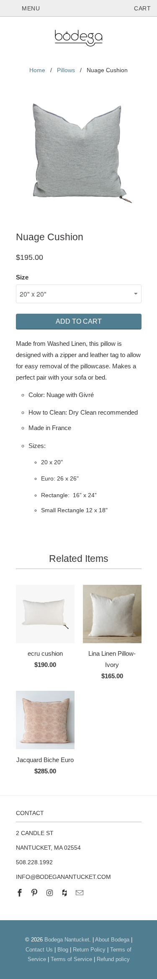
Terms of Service (71, 959)
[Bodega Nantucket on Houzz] (65, 893)
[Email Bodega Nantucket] (80, 893)
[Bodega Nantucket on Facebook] (20, 893)
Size (22, 277)
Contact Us (39, 949)
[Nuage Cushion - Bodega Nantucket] (79, 155)
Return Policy (89, 949)
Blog (62, 949)
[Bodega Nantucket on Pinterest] (35, 893)
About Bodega (112, 939)
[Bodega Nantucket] (78, 39)
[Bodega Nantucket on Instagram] (50, 893)
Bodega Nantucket (66, 939)
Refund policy (113, 959)
